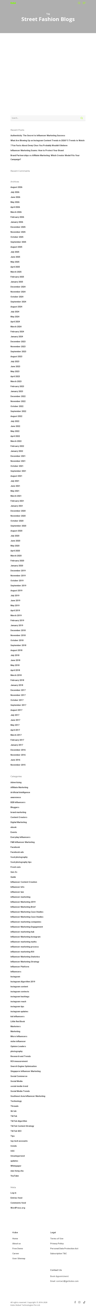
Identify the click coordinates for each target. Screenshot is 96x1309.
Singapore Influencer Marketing (25, 1071)
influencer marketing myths (23, 942)
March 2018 (16, 675)
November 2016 (18, 755)
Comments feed (18, 1203)
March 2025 (16, 272)
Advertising (16, 782)
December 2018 (18, 630)
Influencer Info (17, 887)
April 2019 (15, 610)
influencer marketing (20, 897)
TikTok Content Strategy (22, 1126)
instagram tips (17, 1006)
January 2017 (16, 745)
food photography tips (21, 862)
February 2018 (17, 680)
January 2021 (16, 506)
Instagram (15, 976)
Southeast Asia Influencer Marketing (27, 1096)
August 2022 (16, 416)
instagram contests (19, 991)
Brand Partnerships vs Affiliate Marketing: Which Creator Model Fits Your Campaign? (45, 157)
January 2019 (16, 625)
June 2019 (15, 600)
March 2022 (16, 441)
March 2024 (16, 326)
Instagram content (19, 986)
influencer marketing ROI (22, 952)
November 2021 (18, 461)
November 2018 (18, 635)
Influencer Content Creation (23, 882)
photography (16, 1051)
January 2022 (16, 451)
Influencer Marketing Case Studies (26, 912)
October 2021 (16, 466)
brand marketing (18, 812)
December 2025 (18, 227)
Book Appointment (59, 1276)
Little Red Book (17, 1021)
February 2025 (17, 277)
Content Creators (18, 817)
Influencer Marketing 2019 (22, 902)
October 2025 (16, 237)
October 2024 (16, 297)
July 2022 (14, 421)
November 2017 (18, 695)
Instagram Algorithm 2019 (22, 981)
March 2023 (16, 381)
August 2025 (16, 247)
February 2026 (17, 217)
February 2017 (17, 740)
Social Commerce (18, 1076)
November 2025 (18, 232)
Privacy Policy (57, 1243)
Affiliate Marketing (19, 787)
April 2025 (15, 267)
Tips (12, 1136)
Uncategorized (17, 1156)
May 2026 (14, 202)
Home (15, 1238)
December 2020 (18, 511)
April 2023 (15, 376)
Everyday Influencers (20, 837)
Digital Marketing (18, 822)
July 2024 (14, 312)
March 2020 (16, 556)
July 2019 (14, 595)
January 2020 (16, 565)
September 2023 (18, 351)
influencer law (17, 892)
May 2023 (14, 371)
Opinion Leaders (18, 1046)
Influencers (15, 971)
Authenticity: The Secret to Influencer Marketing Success (37, 135)
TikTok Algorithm (18, 1121)
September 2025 (18, 242)
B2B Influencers (17, 802)
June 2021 (15, 486)
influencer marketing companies (25, 922)
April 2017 (15, 730)
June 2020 (15, 541)
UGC (12, 1151)
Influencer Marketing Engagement (26, 927)
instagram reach (18, 1001)
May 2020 (14, 546)
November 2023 (18, 346)
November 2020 (18, 516)
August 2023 (16, 356)
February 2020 (17, 561)
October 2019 (16, 580)
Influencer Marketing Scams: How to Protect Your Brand (37, 150)
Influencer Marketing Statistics (25, 957)
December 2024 (18, 287)
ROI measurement (19, 1061)
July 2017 (14, 715)
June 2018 (15, 660)
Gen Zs (13, 872)
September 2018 (18, 645)
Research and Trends (20, 1056)
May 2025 (14, 262)
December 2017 (18, 690)
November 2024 (18, 292)
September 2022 (18, 411)
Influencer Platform (19, 967)
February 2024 (17, 331)
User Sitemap (18, 1258)
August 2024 (16, 307)
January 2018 (16, 685)
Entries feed (16, 1198)
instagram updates (19, 1011)
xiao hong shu (17, 1171)
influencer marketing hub (22, 932)
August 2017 (16, 710)
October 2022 (16, 406)
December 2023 (18, 341)
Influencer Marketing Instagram (25, 937)
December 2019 (18, 570)
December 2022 (18, 396)
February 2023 (17, 386)
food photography (19, 857)
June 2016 (15, 760)
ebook (13, 827)
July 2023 (14, 361)
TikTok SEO (16, 1131)
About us (16, 1243)
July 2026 (14, 192)
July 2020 (14, 536)
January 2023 (16, 391)
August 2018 (16, 650)
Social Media (16, 1081)
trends (13, 1146)
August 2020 (16, 531)
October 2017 (16, 700)
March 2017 (16, 735)
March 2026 (16, 212)
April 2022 (15, 436)
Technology (16, 1101)
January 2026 (16, 222)
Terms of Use (56, 1238)
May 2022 (14, 431)
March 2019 (16, 615)
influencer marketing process (24, 947)
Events (13, 832)
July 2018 (14, 655)
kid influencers (17, 1016)
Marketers (15, 1026)
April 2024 (15, 321)
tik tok (13, 1111)
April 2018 (15, 670)
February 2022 (17, 446)
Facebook (15, 847)
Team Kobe (17, 114)
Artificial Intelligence (20, 792)
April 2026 (15, 207)
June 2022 (15, 426)
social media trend (19, 1086)
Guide (13, 877)
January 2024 (16, 336)
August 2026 (16, 187)
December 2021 (18, 456)
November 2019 (18, 575)
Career (15, 1253)
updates (14, 1161)
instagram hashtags (19, 996)
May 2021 (14, 491)
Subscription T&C (58, 1253)
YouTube (14, 1176)
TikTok (13, 1116)
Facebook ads (17, 852)
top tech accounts (19, 1141)
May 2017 (14, 725)
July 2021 (14, 481)
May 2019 (14, 605)
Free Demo (17, 1248)
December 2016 (18, 750)
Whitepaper (15, 1166)
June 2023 (15, 366)
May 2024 (14, 316)
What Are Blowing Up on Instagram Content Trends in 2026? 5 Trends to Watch (47, 140)
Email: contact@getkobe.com (64, 1281)
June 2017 (15, 720)
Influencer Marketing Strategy (24, 962)
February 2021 (17, 501)
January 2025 (16, 282)
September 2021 (18, 471)
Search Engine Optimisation (23, 1066)
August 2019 (16, 590)
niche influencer (18, 1041)
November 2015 (18, 765)
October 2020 (16, 521)
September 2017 (18, 705)
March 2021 (16, 496)
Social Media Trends (20, 1091)
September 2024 (18, 302)
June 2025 (15, 257)
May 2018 (14, 665)
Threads (14, 1106)
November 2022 (18, 401)
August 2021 (16, 476)
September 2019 (18, 585)
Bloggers (14, 807)
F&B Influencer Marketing (22, 842)
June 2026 (15, 197)
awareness (15, 797)
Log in (13, 1193)
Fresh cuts (15, 867)
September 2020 (18, 526)
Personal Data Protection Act (64, 1248)
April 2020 (15, 551)
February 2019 (17, 620)
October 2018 (16, 640)
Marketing (15, 1031)
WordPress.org (17, 1208)
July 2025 (14, 252)
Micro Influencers (18, 1036)
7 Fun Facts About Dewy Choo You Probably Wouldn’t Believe (39, 145)
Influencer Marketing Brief (23, 907)
